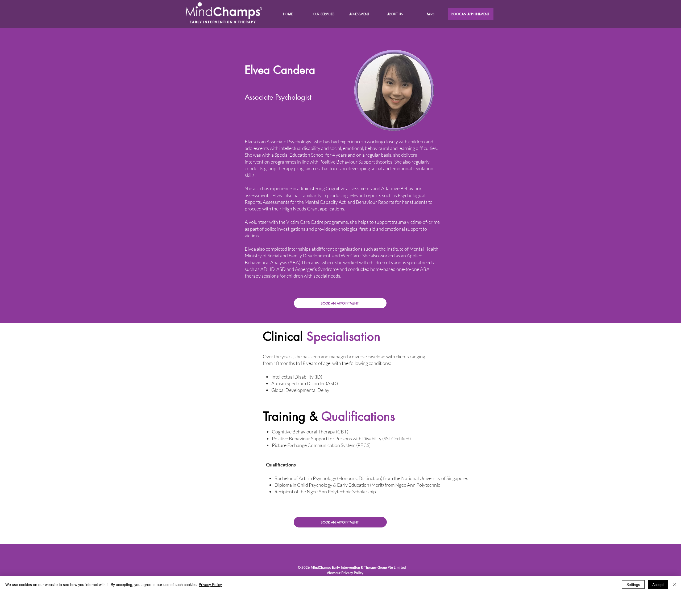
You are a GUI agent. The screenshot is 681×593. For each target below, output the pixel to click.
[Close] (674, 584)
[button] (395, 14)
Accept (658, 584)
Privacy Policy (210, 584)
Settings (633, 584)
